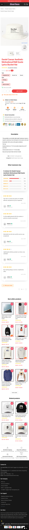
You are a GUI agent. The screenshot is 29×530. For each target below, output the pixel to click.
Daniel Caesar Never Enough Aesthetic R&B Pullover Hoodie (6, 362)
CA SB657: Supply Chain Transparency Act (10, 489)
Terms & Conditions (5, 483)
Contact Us (3, 502)
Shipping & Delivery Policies (7, 496)
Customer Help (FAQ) (5, 504)
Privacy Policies (4, 485)
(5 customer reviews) (12, 67)
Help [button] (26, 528)
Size (3, 82)
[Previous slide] (2, 31)
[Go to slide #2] (18, 53)
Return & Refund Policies (6, 500)
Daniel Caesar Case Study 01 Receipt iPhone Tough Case (20, 317)
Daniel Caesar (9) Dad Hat (7, 436)
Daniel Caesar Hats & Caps (7, 11)
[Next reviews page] (26, 289)
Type (3, 73)
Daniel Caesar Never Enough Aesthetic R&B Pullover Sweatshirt (6, 384)
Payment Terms (4, 498)
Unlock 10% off (3, 523)
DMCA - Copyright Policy (6, 487)
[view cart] (27, 4)
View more (14, 392)
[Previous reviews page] (19, 289)
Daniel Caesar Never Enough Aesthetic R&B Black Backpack (6, 339)
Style (3, 77)
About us (3, 481)
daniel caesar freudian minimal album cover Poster (7, 317)
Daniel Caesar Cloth (10, 9)
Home (2, 9)
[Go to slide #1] (10, 53)
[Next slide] (26, 31)
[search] (25, 4)
